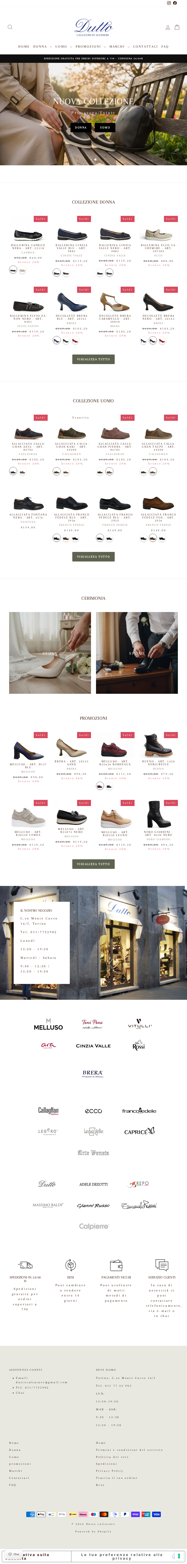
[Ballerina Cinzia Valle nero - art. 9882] (66, 272)
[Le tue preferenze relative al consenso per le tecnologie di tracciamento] (179, 1556)
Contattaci (145, 46)
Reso (100, 1485)
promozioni (89, 46)
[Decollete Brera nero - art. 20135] (66, 340)
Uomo (62, 46)
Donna (41, 46)
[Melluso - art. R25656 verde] (109, 786)
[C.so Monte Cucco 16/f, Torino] (93, 943)
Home (24, 46)
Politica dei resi (112, 1457)
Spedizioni (106, 1463)
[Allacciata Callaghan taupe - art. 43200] (66, 471)
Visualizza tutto (93, 359)
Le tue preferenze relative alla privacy (122, 1556)
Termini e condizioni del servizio (129, 1450)
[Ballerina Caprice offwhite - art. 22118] (22, 269)
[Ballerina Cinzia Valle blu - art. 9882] (57, 272)
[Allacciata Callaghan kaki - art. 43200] (57, 471)
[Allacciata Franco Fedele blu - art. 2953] (100, 538)
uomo (105, 127)
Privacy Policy (110, 1470)
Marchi (117, 46)
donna (81, 127)
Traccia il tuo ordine (117, 1478)
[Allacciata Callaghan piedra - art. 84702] (22, 471)
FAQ (165, 46)
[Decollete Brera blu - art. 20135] (57, 340)
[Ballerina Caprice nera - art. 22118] (13, 269)
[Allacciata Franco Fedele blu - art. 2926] (57, 538)
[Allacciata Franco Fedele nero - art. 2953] (109, 538)
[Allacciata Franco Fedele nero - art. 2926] (75, 538)
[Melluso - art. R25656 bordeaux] (100, 786)
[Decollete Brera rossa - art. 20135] (75, 340)
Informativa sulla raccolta (28, 1556)
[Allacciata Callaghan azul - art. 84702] (13, 471)
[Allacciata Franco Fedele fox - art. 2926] (66, 538)
